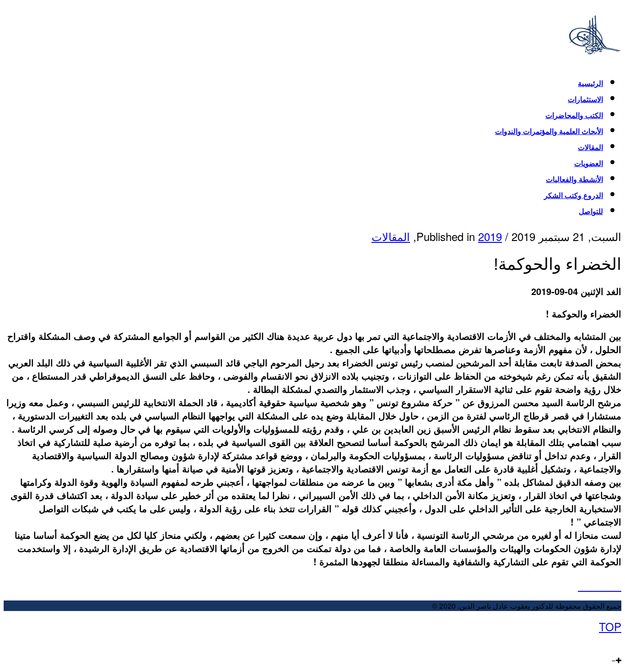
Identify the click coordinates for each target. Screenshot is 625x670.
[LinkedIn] (598, 642)
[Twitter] (608, 642)
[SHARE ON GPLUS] (599, 585)
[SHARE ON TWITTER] (582, 585)
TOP (610, 626)
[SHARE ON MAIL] (617, 585)
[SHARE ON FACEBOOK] (591, 585)
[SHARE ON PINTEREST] (608, 585)
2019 (490, 236)
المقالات (391, 236)
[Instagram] (589, 642)
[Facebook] (617, 642)
